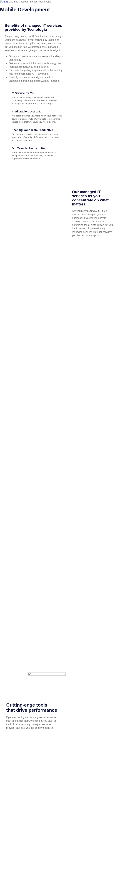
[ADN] (4, 1)
